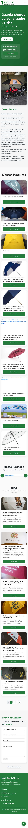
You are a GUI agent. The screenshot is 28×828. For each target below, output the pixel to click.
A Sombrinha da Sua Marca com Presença (13, 682)
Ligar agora (10, 53)
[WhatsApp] (24, 824)
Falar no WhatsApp (8, 803)
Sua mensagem (7, 746)
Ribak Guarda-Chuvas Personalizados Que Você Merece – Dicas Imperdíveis (13, 648)
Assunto (5, 740)
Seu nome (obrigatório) (9, 729)
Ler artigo (14, 526)
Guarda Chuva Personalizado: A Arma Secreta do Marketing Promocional (13, 582)
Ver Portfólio (7, 39)
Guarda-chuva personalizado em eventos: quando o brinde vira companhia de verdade (13, 513)
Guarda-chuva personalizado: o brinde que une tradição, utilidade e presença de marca (13, 548)
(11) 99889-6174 (10, 50)
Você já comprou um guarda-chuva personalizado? (14, 616)
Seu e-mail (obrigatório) (9, 735)
